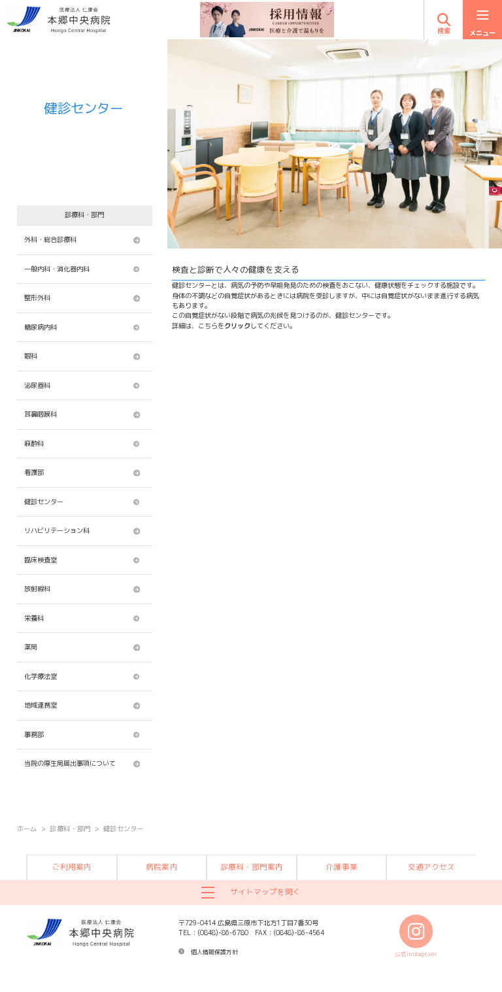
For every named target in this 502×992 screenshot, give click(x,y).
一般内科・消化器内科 (57, 268)
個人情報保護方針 (214, 952)
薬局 (30, 646)
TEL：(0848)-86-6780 (213, 932)
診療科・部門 (70, 828)
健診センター (43, 501)
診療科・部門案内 (252, 867)
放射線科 (37, 588)
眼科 (30, 355)
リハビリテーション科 (57, 530)
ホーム (27, 828)
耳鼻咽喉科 (40, 414)
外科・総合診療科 (50, 239)
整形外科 (37, 297)
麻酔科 (34, 443)
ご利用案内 (72, 867)
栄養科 (36, 618)
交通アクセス (432, 867)
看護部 (34, 472)
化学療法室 (40, 676)
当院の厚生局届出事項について (70, 763)
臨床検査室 (40, 559)
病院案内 (161, 867)
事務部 (34, 734)
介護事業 (341, 867)
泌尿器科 (37, 385)
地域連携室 (40, 705)
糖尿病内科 (40, 327)
